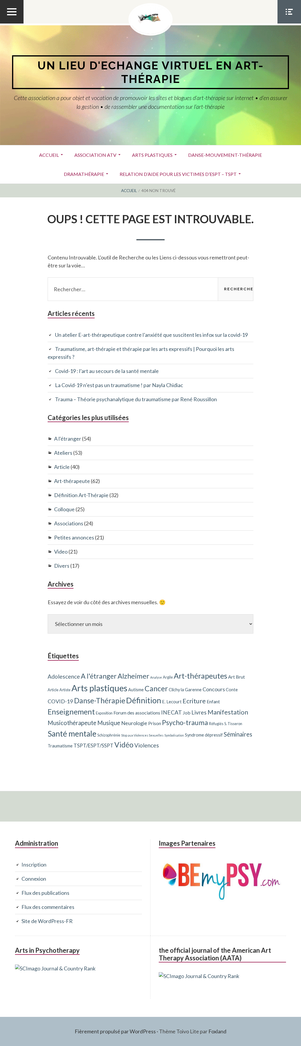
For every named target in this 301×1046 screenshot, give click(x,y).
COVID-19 (60, 701)
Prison (154, 723)
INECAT (171, 712)
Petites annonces (74, 537)
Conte (232, 689)
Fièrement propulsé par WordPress (115, 1031)
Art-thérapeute (72, 481)
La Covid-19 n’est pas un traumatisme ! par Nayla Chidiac (119, 385)
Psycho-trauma (185, 722)
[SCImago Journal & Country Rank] (55, 968)
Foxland (217, 1031)
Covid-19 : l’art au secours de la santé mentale (107, 371)
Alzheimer (133, 676)
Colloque (64, 509)
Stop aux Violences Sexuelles (142, 735)
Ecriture (194, 701)
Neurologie (134, 723)
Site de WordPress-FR (47, 921)
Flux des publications (45, 893)
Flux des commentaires (47, 907)
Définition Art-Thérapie (81, 495)
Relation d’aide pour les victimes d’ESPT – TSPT (178, 174)
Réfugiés (216, 723)
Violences (146, 745)
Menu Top (12, 23)
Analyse (156, 677)
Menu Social (289, 23)
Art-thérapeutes (200, 675)
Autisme (136, 689)
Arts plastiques (152, 155)
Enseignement (71, 711)
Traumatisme (60, 745)
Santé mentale (72, 733)
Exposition (104, 713)
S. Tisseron (233, 723)
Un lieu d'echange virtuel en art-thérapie (151, 72)
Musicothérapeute (72, 722)
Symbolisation (174, 735)
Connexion (33, 878)
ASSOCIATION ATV (95, 155)
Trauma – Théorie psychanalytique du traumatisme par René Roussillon (136, 399)
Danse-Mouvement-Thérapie (225, 155)
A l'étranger (67, 438)
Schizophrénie (108, 735)
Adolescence (64, 676)
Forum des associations (136, 712)
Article (62, 467)
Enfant (213, 701)
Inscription (33, 864)
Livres (199, 712)
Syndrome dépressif (204, 734)
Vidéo (123, 744)
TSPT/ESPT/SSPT (93, 745)
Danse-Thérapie (99, 700)
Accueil (49, 155)
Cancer (156, 688)
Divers (61, 565)
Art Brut (236, 676)
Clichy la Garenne (185, 689)
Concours (214, 689)
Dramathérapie (84, 174)
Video (61, 551)
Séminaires (238, 734)
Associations (68, 523)
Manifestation (228, 712)
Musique (108, 722)
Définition (143, 700)
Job (186, 712)
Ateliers (63, 452)
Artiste (65, 689)
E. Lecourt (172, 701)
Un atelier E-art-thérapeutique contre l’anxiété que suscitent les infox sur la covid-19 (151, 335)
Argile (168, 677)
